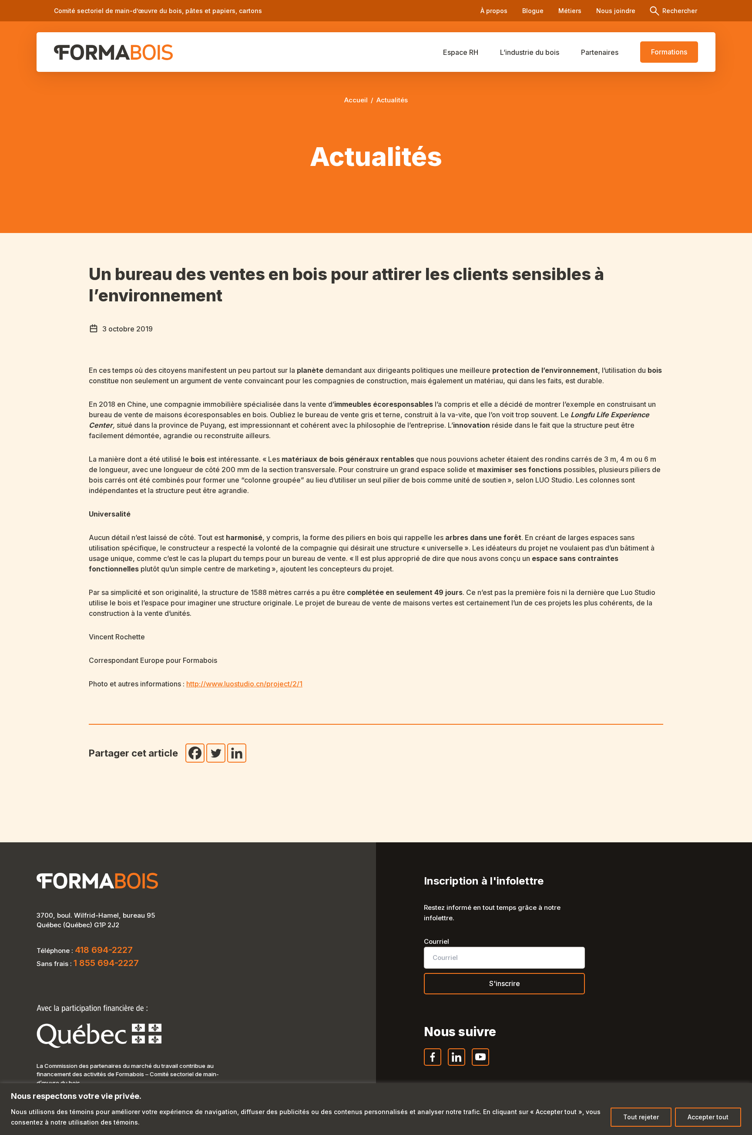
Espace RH (460, 52)
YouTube (481, 1065)
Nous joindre (615, 10)
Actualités (392, 100)
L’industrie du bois (529, 52)
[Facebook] (195, 753)
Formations (669, 51)
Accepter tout (708, 1117)
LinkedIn (457, 1065)
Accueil (356, 100)
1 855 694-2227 (106, 963)
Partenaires (599, 52)
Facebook (433, 1065)
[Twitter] (215, 753)
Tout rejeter (641, 1117)
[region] (376, 1109)
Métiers (569, 10)
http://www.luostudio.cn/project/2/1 (244, 683)
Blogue (533, 10)
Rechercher (679, 10)
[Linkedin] (236, 753)
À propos (493, 10)
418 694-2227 (104, 950)
